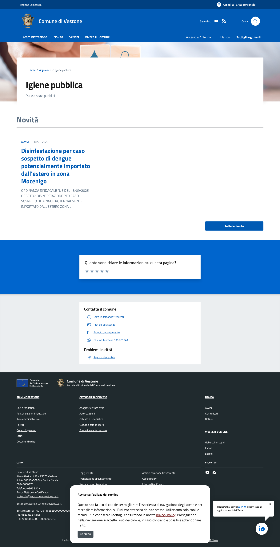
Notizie (209, 419)
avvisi (25, 142)
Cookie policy (149, 479)
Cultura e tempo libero (91, 425)
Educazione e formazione (93, 430)
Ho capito (85, 534)
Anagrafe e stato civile (91, 408)
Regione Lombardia (31, 5)
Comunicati (211, 413)
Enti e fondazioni (26, 408)
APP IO (242, 507)
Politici (20, 425)
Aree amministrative (28, 419)
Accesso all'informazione (201, 37)
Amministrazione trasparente (158, 473)
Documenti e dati (26, 441)
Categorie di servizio (93, 397)
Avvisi (208, 408)
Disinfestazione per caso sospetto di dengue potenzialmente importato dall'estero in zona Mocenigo (55, 166)
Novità (209, 397)
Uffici (19, 436)
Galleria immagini (215, 442)
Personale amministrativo (31, 413)
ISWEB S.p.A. (211, 540)
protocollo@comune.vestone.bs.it (43, 503)
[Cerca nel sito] (255, 21)
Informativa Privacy (153, 484)
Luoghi (209, 454)
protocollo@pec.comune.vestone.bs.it (37, 496)
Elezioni (225, 37)
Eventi (208, 448)
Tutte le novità (234, 226)
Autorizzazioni (87, 413)
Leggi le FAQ (86, 473)
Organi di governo (26, 430)
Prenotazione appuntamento (95, 479)
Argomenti (45, 70)
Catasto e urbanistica (91, 419)
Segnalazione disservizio (93, 484)
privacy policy (165, 514)
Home (32, 70)
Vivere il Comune (216, 432)
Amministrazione (28, 397)
